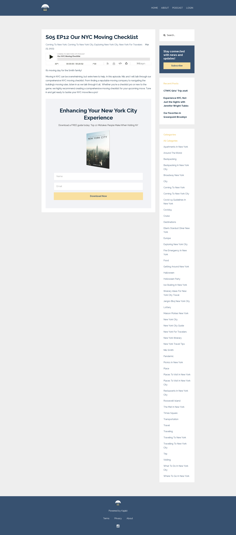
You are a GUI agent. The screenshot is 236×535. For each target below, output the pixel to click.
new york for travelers (130, 44)
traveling (168, 431)
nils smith (168, 350)
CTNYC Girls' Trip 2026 (175, 90)
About (130, 518)
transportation (170, 419)
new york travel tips (174, 344)
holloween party (171, 279)
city (165, 181)
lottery (167, 307)
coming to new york (56, 44)
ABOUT (165, 8)
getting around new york (176, 266)
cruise (166, 216)
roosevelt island (171, 400)
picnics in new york (173, 362)
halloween (168, 272)
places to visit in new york (176, 374)
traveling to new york (174, 437)
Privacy (118, 518)
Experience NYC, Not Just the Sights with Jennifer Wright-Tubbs (175, 102)
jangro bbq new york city (176, 301)
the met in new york (173, 407)
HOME (154, 8)
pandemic (168, 356)
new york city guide (173, 325)
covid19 (167, 209)
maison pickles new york (175, 313)
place (166, 368)
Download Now (98, 196)
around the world (172, 153)
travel (166, 425)
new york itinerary (172, 338)
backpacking (169, 159)
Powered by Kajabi (118, 510)
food (166, 260)
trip (165, 453)
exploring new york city (106, 44)
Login (189, 8)
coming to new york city (80, 44)
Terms (106, 518)
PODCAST (177, 8)
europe (167, 238)
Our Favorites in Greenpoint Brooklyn (175, 115)
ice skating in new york (175, 285)
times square (170, 413)
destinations (169, 222)
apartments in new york (175, 146)
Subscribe (177, 65)
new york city (170, 319)
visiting (167, 459)
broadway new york (173, 175)
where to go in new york (176, 476)
